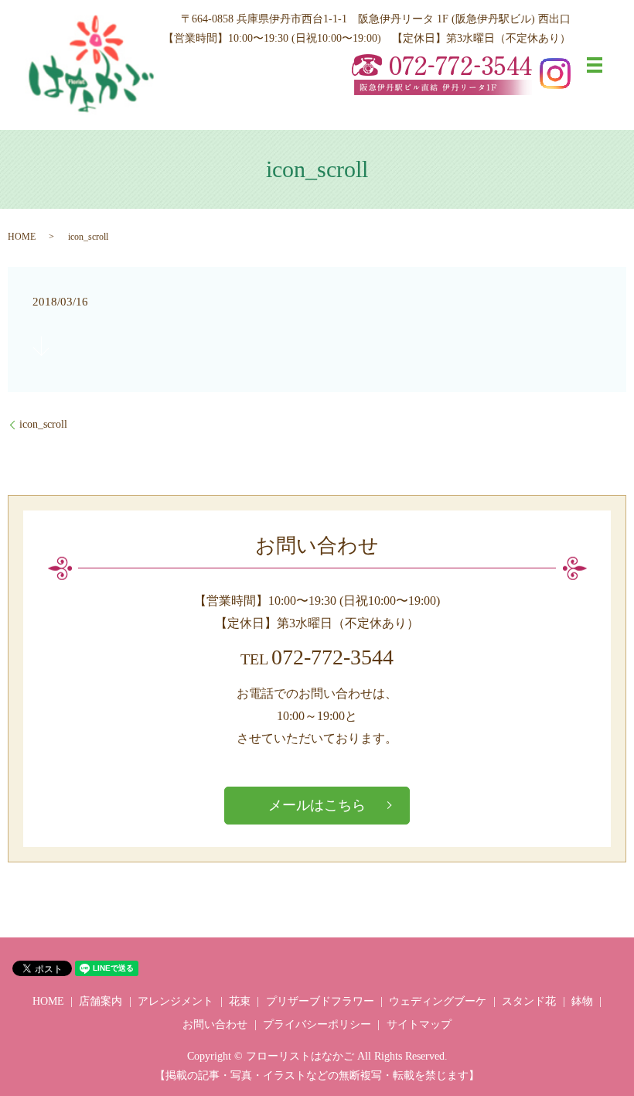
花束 (240, 1001)
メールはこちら (317, 805)
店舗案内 (100, 1001)
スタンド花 (529, 1001)
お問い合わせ (214, 1024)
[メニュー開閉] (594, 65)
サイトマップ (419, 1024)
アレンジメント (175, 1001)
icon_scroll (43, 424)
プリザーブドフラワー (320, 1001)
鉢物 (582, 1001)
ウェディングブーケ (437, 1001)
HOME (22, 236)
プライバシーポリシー (317, 1024)
